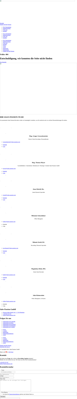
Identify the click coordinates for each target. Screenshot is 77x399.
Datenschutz (6, 50)
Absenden (3, 396)
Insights (5, 31)
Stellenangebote (7, 28)
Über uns (5, 29)
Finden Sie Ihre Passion (8, 51)
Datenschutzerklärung (8, 333)
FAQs (4, 45)
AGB (4, 47)
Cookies (5, 331)
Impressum (5, 48)
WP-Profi (11, 352)
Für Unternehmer (7, 27)
